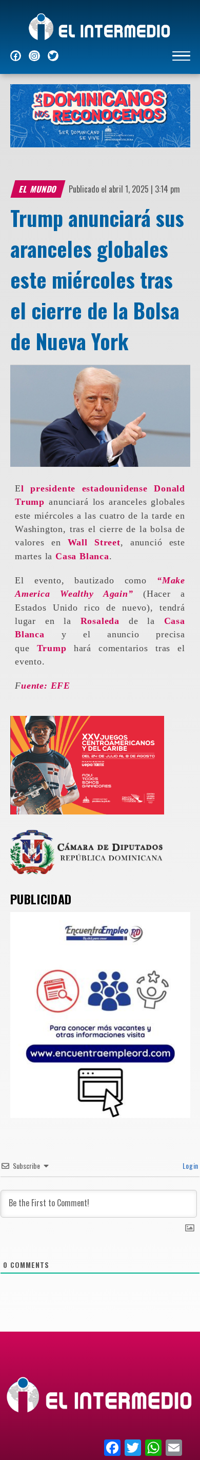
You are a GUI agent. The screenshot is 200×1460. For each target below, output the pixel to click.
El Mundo (37, 189)
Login (189, 1165)
